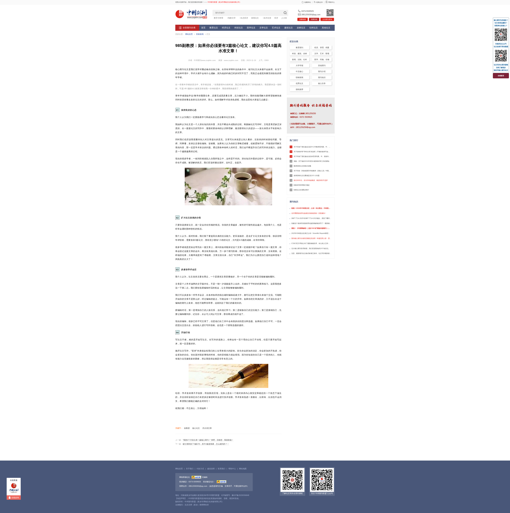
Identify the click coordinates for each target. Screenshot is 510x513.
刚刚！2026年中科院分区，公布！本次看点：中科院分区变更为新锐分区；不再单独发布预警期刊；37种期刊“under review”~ (311, 208)
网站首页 (189, 34)
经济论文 (226, 28)
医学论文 (251, 28)
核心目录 (322, 83)
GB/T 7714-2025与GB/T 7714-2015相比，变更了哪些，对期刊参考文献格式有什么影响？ (311, 218)
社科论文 (313, 28)
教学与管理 (218, 18)
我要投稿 (314, 19)
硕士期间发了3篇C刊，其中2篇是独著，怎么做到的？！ (206, 444)
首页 (203, 28)
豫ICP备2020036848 (240, 495)
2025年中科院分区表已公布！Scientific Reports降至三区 (311, 233)
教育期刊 (299, 47)
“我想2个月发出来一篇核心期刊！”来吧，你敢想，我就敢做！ (208, 440)
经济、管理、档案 (321, 47)
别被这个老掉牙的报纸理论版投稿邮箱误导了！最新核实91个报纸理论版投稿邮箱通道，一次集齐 (311, 223)
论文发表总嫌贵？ (501, 23)
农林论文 (301, 28)
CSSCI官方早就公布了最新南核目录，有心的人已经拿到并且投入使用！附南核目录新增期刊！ (311, 243)
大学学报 (299, 65)
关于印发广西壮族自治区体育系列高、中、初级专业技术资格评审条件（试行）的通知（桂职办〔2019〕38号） (312, 156)
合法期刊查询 (327, 19)
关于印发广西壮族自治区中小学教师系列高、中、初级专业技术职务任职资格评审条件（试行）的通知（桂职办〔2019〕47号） (312, 147)
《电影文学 (231, 18)
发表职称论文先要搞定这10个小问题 (306, 175)
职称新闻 (200, 34)
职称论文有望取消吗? (301, 190)
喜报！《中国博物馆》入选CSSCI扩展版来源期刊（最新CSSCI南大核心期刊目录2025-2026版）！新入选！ (311, 228)
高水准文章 (207, 428)
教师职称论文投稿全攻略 (302, 166)
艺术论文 (276, 28)
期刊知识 (322, 77)
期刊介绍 (322, 71)
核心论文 (196, 428)
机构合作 (319, 2)
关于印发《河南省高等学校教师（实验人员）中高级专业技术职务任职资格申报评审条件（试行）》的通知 (312, 171)
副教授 (187, 428)
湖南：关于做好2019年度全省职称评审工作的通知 (311, 161)
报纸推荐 (299, 89)
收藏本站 (307, 2)
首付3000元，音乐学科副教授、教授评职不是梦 (311, 180)
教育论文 (213, 28)
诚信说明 (211, 469)
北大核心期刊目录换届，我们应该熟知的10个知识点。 (310, 248)
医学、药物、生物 (321, 59)
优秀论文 (299, 83)
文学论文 (263, 28)
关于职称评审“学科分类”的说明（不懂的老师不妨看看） (312, 152)
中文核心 (299, 71)
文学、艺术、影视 (321, 53)
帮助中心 (331, 2)
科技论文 (238, 28)
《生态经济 (243, 18)
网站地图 (242, 469)
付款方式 (200, 469)
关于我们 (189, 469)
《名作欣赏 (266, 18)
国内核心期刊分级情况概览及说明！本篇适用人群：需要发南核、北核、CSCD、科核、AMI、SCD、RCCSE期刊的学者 (311, 238)
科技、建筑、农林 (299, 53)
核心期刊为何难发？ (501, 20)
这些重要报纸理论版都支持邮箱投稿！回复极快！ (308, 213)
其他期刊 (322, 65)
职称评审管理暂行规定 (302, 185)
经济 (276, 18)
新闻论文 (255, 18)
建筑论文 (288, 28)
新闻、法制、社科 (299, 59)
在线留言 (501, 76)
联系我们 (221, 469)
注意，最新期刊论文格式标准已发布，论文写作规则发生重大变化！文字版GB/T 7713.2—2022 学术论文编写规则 (311, 253)
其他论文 (326, 28)
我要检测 (302, 19)
